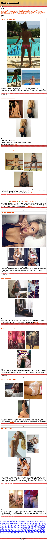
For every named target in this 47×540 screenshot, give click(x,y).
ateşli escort (5, 93)
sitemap (26, 538)
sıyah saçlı (5, 516)
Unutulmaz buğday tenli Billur (7, 212)
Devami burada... (15, 144)
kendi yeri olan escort (11, 93)
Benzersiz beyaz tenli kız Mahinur (8, 98)
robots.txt (24, 538)
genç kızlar (2, 273)
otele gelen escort (8, 516)
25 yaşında (8, 93)
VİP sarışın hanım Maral (6, 278)
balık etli (10, 194)
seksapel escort (5, 374)
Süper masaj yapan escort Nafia (7, 198)
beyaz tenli (2, 93)
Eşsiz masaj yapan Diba (6, 487)
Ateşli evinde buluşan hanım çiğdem (8, 328)
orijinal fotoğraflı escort (6, 194)
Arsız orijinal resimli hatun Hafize (8, 19)
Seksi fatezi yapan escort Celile (7, 428)
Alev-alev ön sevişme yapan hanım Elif (9, 379)
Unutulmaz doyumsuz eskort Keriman (9, 150)
